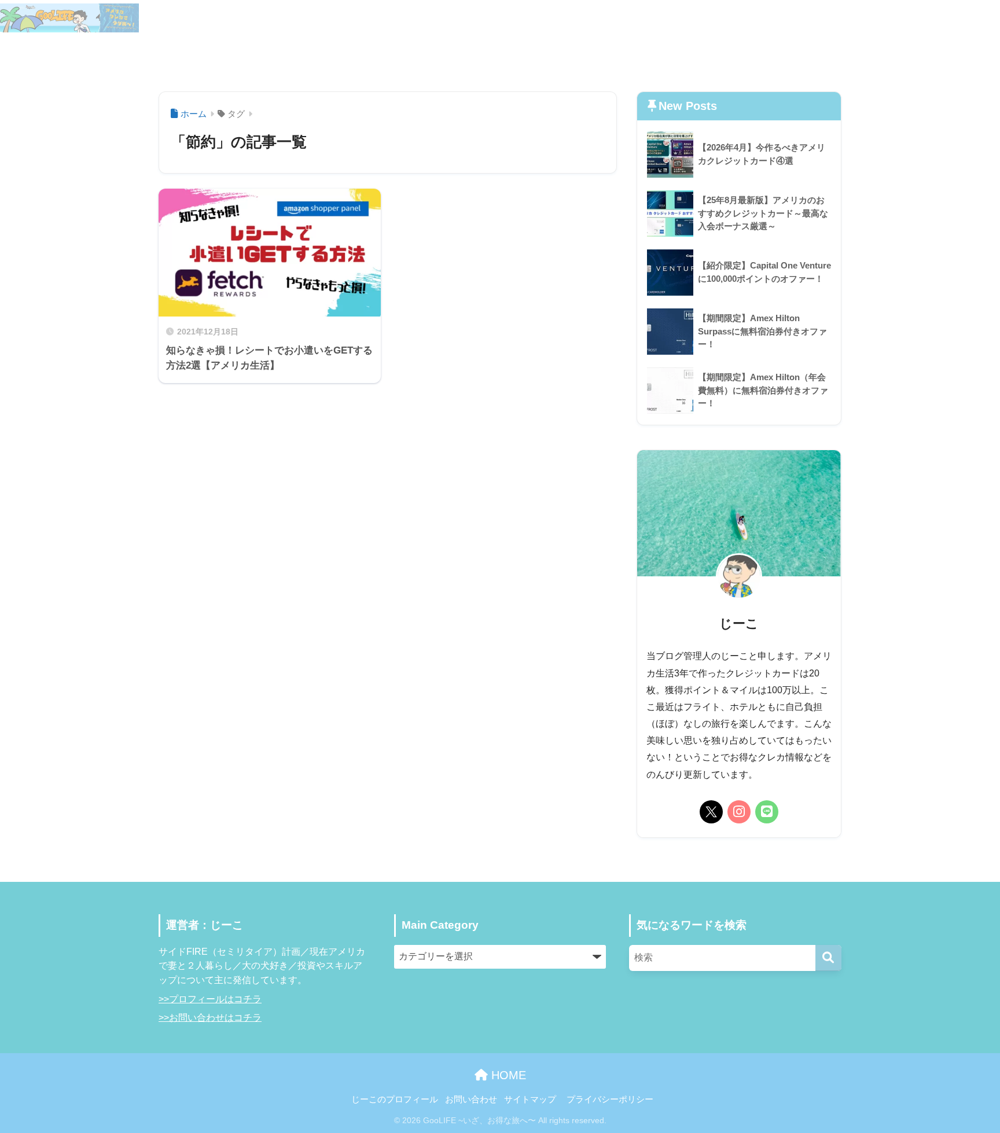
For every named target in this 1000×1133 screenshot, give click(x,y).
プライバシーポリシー (610, 1099)
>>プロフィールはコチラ (210, 999)
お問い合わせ (841, 53)
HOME (507, 1075)
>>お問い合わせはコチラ (210, 1017)
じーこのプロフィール (859, 18)
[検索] (828, 958)
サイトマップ (945, 18)
